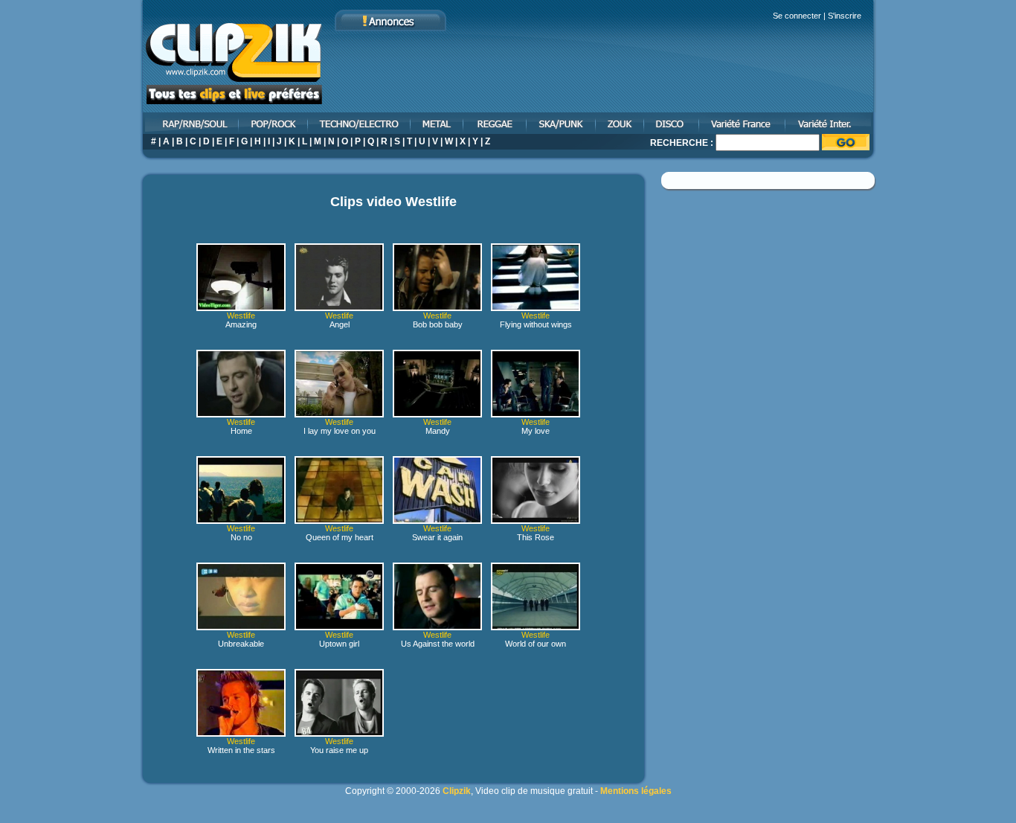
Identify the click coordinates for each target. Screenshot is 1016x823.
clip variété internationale (831, 123)
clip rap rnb (189, 123)
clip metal (437, 123)
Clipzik (457, 791)
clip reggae (495, 123)
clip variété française (743, 123)
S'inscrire (844, 15)
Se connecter (797, 15)
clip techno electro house (360, 123)
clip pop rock (274, 123)
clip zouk (621, 123)
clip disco (672, 123)
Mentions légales (636, 791)
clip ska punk (562, 123)
